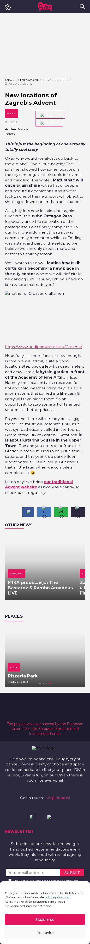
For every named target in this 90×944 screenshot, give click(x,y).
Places (14, 616)
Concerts (16, 574)
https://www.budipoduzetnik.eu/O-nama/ (43, 346)
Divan (11, 80)
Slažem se (45, 919)
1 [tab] (40, 683)
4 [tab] (50, 683)
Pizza (14, 667)
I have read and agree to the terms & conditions (46, 881)
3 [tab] (47, 683)
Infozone (29, 80)
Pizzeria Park (23, 676)
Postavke (45, 932)
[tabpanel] (45, 656)
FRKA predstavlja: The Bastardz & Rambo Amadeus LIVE (40, 588)
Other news (19, 525)
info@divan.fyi (57, 798)
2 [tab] (43, 683)
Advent (11, 113)
